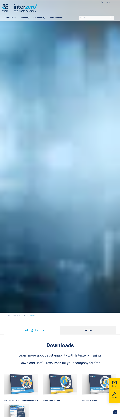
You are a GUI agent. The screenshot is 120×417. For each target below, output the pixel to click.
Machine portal (114, 399)
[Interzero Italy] (19, 8)
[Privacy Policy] (21, 384)
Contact (114, 386)
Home (8, 316)
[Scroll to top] (115, 412)
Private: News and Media (20, 316)
